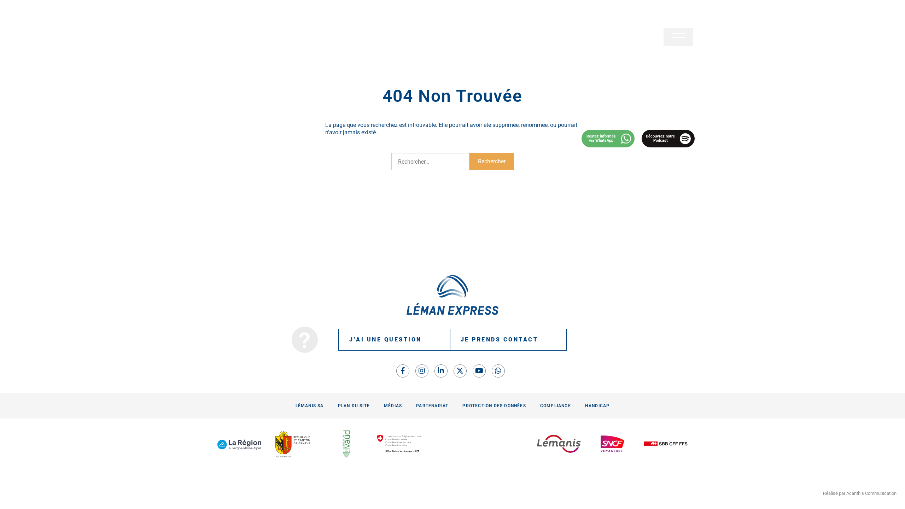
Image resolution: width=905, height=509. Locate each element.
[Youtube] (479, 371)
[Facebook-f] (402, 371)
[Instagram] (421, 371)
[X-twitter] (460, 371)
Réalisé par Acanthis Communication (860, 493)
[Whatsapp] (498, 371)
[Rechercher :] (430, 161)
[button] (678, 37)
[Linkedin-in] (441, 371)
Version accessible (235, 14)
